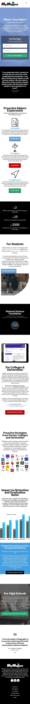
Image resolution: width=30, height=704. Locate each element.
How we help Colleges (15, 412)
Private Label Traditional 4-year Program (16, 405)
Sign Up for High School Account (14, 613)
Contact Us (15, 686)
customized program (9, 387)
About (15, 697)
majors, (13, 251)
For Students (15, 128)
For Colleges (15, 153)
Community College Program (16, 406)
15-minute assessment (12, 249)
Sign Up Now (15, 190)
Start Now (15, 138)
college (25, 251)
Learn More (15, 165)
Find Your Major (9, 270)
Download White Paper (15, 572)
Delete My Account (15, 695)
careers (18, 251)
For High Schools (15, 180)
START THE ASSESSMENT (15, 55)
